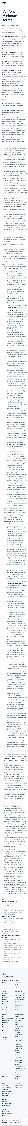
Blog (3, 1083)
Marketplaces (18, 1001)
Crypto (4, 999)
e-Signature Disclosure (9, 914)
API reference (18, 1062)
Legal (4, 899)
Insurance (17, 1022)
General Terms (7, 906)
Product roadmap (19, 1079)
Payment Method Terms (10, 927)
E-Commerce (18, 991)
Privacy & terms (6, 1091)
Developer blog (19, 1073)
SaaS (16, 1010)
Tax (3, 1035)
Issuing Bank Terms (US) (10, 925)
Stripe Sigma (5, 1033)
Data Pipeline (5, 1001)
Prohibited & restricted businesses (5, 1095)
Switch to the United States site (11, 1122)
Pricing (4, 982)
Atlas (3, 985)
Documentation (19, 1060)
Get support (5, 1111)
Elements (4, 1004)
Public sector (18, 1034)
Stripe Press (18, 1085)
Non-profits (18, 1028)
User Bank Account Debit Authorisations (14, 910)
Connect (4, 997)
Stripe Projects (19, 1070)
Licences (4, 1099)
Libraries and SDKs (20, 1068)
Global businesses (20, 997)
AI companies (18, 1012)
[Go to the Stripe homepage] (4, 974)
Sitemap (4, 1101)
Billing (3, 989)
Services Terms (8, 908)
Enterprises (18, 982)
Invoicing (4, 1012)
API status (18, 1064)
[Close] (25, 1119)
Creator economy (19, 1014)
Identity (4, 1010)
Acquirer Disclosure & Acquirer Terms (13, 918)
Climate (4, 995)
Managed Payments (7, 1018)
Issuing (4, 1014)
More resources (6, 1105)
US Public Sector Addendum (10, 961)
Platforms (17, 1008)
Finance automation (20, 995)
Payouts (4, 1024)
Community (5, 1085)
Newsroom (18, 1083)
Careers (17, 1081)
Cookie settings (6, 1103)
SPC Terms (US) (8, 920)
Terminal (4, 1037)
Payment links (6, 1020)
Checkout (4, 993)
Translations (5, 933)
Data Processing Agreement (10, 931)
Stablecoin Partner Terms (10, 929)
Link (3, 1016)
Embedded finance (20, 993)
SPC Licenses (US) (8, 923)
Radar (3, 1027)
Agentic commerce (20, 987)
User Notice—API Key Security (11, 943)
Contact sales (18, 1087)
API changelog (19, 1066)
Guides (4, 1079)
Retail (16, 1036)
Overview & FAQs (8, 903)
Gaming (17, 1016)
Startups (17, 985)
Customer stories (6, 1081)
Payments (5, 1022)
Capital (4, 991)
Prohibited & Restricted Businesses (13, 912)
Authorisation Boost (7, 987)
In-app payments (19, 999)
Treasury (4, 1039)
